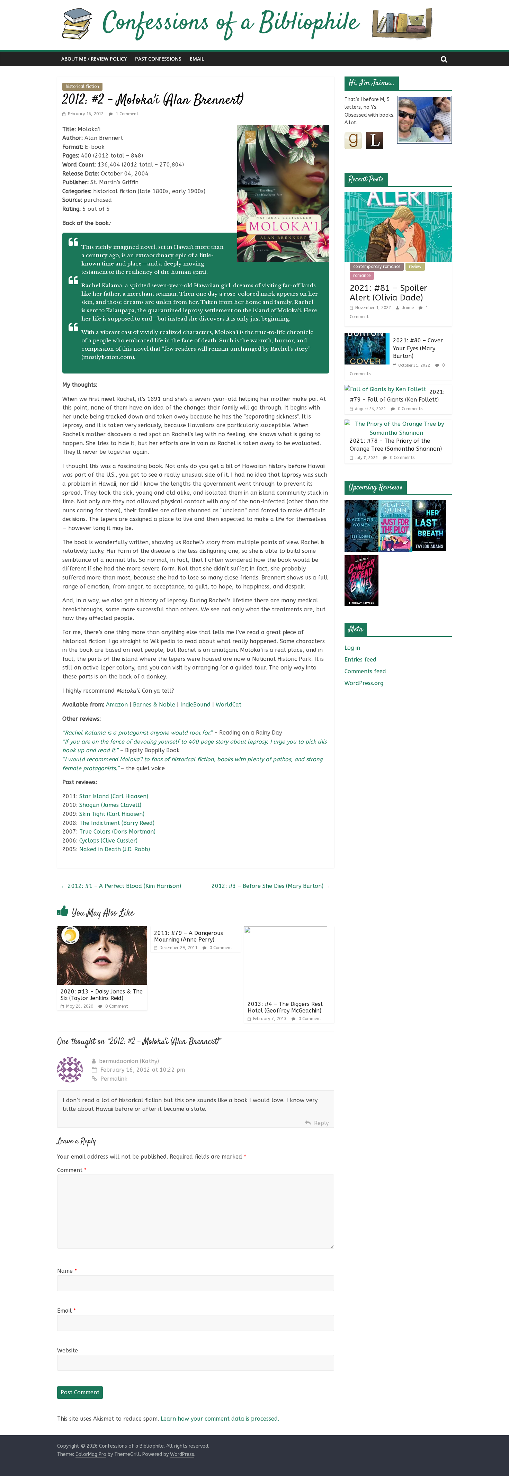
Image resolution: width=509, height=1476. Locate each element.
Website (67, 1350)
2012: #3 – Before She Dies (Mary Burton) (271, 886)
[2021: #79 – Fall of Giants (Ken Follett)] (385, 389)
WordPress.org (364, 683)
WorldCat (228, 704)
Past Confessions (158, 58)
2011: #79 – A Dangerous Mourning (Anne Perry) (188, 936)
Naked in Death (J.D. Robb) (114, 849)
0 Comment (116, 1006)
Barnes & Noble (154, 704)
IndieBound (195, 704)
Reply (321, 1123)
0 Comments (409, 408)
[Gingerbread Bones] (361, 559)
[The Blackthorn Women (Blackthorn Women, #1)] (361, 504)
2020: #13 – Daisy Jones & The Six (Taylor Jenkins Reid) (102, 994)
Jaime (408, 307)
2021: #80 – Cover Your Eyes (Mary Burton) (418, 348)
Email (197, 58)
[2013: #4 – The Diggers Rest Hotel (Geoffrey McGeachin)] (285, 930)
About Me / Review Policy (94, 58)
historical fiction (82, 86)
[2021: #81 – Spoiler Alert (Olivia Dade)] (398, 196)
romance (361, 275)
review (415, 266)
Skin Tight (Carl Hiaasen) (111, 814)
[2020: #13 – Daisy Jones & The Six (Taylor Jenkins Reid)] (102, 930)
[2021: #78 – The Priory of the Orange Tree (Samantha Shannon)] (396, 424)
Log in (352, 648)
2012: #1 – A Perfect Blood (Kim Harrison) (121, 886)
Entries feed (360, 659)
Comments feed (365, 671)
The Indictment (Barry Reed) (116, 823)
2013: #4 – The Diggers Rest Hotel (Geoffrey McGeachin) (285, 1007)
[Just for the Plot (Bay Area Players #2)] (395, 504)
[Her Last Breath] (429, 504)
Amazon (117, 704)
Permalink (113, 1079)
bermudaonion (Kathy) (129, 1061)
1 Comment (126, 113)
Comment (72, 1170)
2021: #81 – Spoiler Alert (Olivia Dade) (388, 293)
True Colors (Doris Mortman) (117, 831)
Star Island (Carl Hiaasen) (113, 796)
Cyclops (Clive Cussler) (108, 840)
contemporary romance (376, 266)
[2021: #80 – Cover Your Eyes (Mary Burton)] (367, 337)
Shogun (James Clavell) (110, 805)
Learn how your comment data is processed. (220, 1418)
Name (67, 1271)
